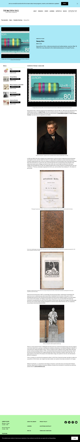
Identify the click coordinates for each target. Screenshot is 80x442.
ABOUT (35, 11)
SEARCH (65, 11)
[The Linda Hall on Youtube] (76, 422)
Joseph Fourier (41, 112)
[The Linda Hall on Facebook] (65, 422)
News (10, 20)
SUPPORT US (59, 11)
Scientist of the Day (18, 20)
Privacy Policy (52, 438)
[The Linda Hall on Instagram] (72, 422)
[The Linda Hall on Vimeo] (69, 422)
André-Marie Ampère (63, 113)
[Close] (77, 3)
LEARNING (52, 11)
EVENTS (46, 11)
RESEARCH (40, 11)
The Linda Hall (4, 20)
